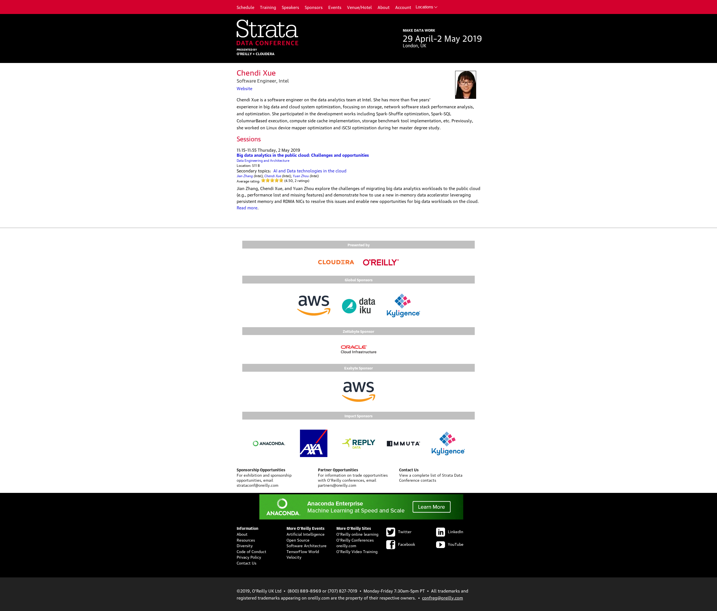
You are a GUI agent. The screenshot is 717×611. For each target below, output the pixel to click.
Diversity (245, 545)
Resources (246, 539)
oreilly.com (346, 545)
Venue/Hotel (359, 7)
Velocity (294, 557)
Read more (247, 207)
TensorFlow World (303, 551)
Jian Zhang (245, 175)
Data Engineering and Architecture (263, 160)
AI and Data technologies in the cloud (309, 170)
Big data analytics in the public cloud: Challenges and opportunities (303, 155)
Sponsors (314, 7)
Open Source (298, 539)
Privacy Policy (249, 557)
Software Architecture (307, 545)
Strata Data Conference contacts (430, 477)
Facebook (406, 544)
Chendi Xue (272, 175)
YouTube (456, 544)
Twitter (404, 531)
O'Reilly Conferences (355, 539)
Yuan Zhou (301, 175)
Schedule (245, 7)
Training (268, 7)
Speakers (290, 7)
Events (334, 7)
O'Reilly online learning (357, 534)
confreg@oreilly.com (442, 597)
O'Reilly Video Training (357, 551)
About (384, 7)
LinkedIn (455, 531)
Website (244, 88)
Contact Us (246, 562)
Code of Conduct (251, 551)
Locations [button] (424, 6)
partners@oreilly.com (337, 485)
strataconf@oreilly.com (257, 485)
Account (403, 7)
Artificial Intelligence (306, 534)
